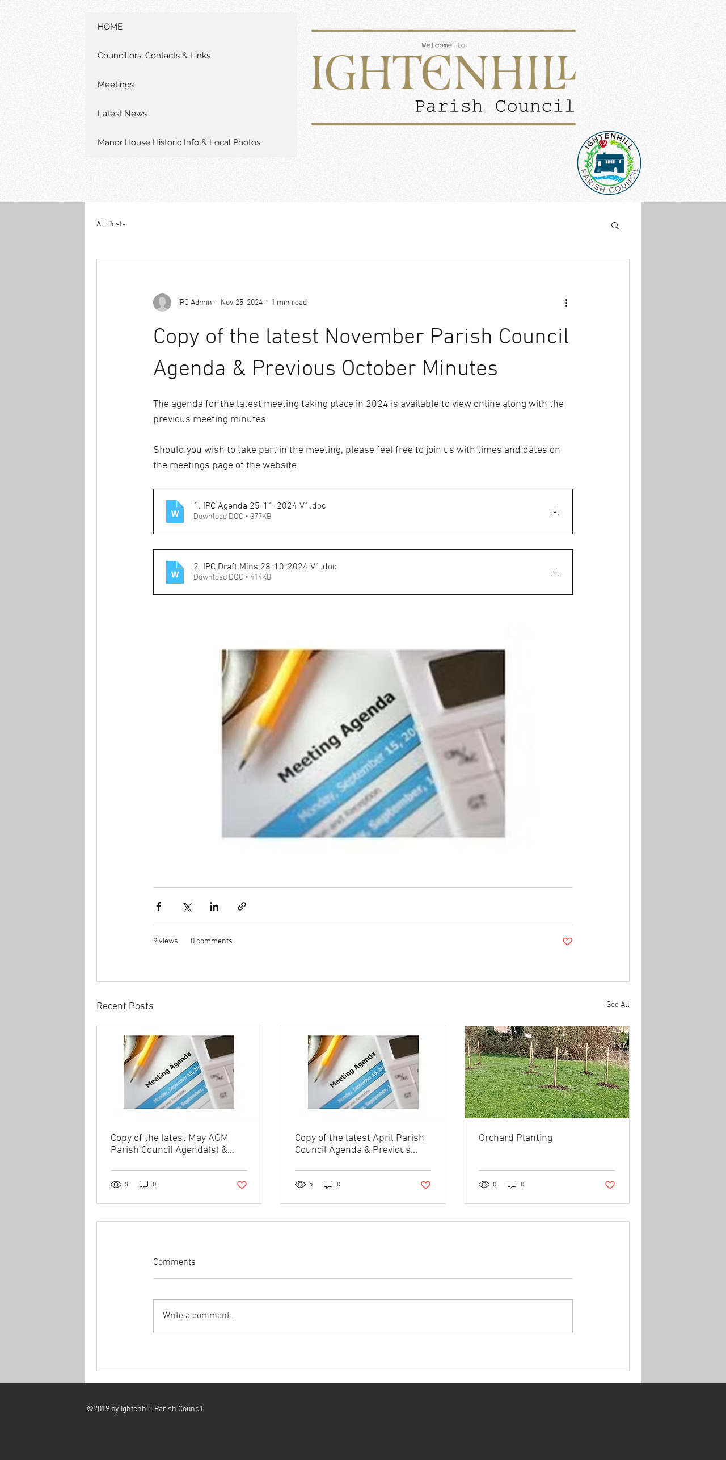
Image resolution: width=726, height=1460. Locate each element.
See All (618, 1005)
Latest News (122, 113)
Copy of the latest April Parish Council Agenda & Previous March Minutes (359, 1144)
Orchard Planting (515, 1138)
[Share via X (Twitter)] (186, 906)
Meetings (116, 84)
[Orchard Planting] (547, 1072)
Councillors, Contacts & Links (154, 56)
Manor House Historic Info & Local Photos (179, 142)
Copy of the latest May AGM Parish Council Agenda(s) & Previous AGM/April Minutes (172, 1144)
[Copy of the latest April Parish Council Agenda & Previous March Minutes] (363, 1072)
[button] (615, 224)
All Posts (111, 224)
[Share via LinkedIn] (214, 906)
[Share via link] (242, 906)
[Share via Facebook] (158, 906)
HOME (110, 27)
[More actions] (566, 302)
